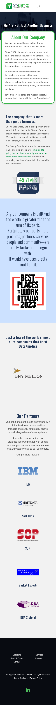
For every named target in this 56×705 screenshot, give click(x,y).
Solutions (17, 655)
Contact (17, 662)
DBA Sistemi (28, 617)
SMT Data (28, 516)
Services (39, 655)
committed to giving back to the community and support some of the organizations (26, 153)
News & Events (16, 658)
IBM (28, 484)
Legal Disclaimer (21, 678)
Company (39, 658)
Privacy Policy (36, 678)
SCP (28, 548)
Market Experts (28, 585)
